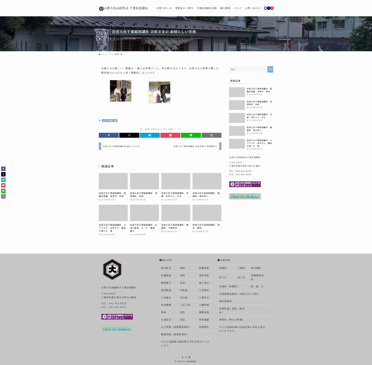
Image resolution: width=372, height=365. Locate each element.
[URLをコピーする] (211, 135)
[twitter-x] (186, 357)
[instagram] (189, 357)
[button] (109, 135)
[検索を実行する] (270, 69)
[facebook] (182, 357)
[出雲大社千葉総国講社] (124, 8)
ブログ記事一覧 (109, 38)
